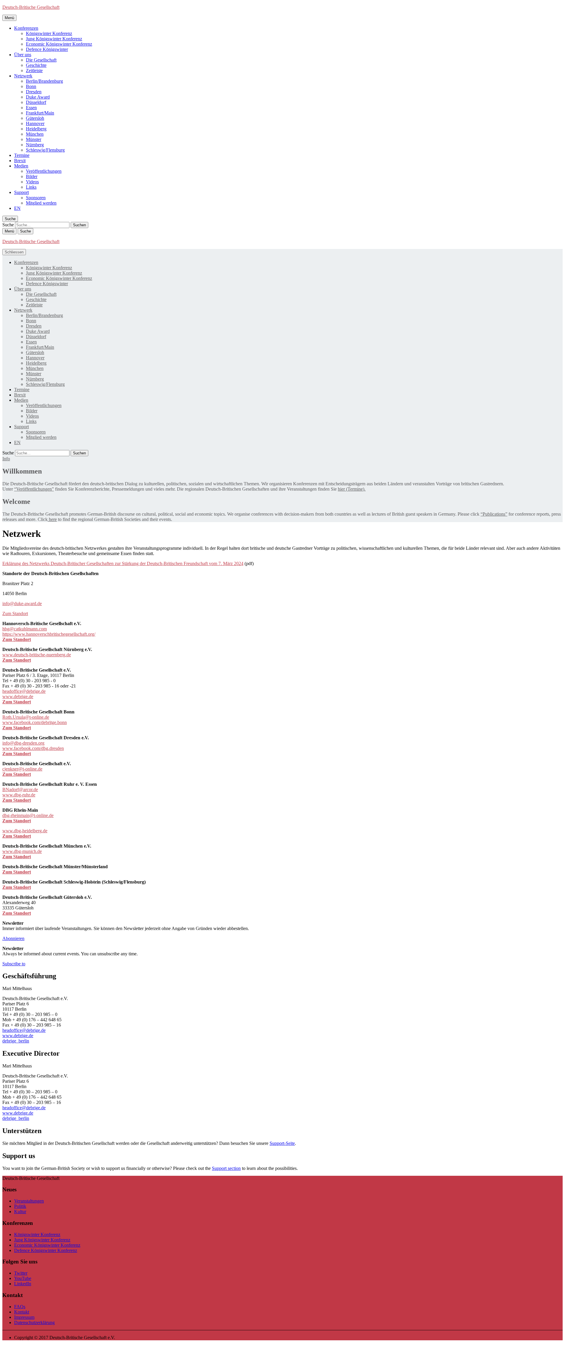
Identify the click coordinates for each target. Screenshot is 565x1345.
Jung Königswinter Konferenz (54, 38)
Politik (20, 1206)
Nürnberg (35, 144)
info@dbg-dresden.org (23, 742)
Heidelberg (36, 128)
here (52, 519)
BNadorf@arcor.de (20, 789)
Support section (226, 1168)
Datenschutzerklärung (34, 1322)
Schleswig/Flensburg (45, 149)
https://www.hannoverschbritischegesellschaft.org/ (48, 634)
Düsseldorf (36, 102)
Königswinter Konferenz (49, 33)
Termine (21, 155)
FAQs (19, 1306)
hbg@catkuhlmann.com (24, 628)
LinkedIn (22, 1283)
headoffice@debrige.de (24, 691)
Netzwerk (23, 75)
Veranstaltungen (29, 1200)
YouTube (22, 1278)
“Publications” (494, 514)
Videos (32, 181)
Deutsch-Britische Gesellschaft (30, 7)
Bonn (31, 86)
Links (31, 187)
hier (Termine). (351, 488)
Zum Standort (15, 613)
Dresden (33, 91)
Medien (21, 165)
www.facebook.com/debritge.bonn (34, 722)
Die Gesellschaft (41, 59)
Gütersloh (35, 118)
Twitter (20, 1273)
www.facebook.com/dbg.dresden (33, 748)
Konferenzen (26, 28)
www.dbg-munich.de (22, 851)
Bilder (31, 176)
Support (21, 192)
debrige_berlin (15, 1040)
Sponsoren (36, 197)
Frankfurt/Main (40, 112)
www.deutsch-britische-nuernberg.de (36, 654)
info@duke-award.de (22, 603)
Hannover (35, 123)
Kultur (20, 1211)
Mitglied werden (41, 202)
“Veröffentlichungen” (34, 488)
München (35, 134)
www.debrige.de (17, 696)
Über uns (22, 54)
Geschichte (36, 65)
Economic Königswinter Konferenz (59, 44)
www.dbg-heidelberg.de (24, 830)
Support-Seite (282, 1143)
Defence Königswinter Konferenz (45, 1250)
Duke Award (38, 96)
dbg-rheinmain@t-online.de (28, 815)
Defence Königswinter (47, 49)
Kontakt (21, 1311)
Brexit (20, 160)
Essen (31, 107)
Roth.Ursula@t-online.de (25, 717)
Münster (33, 139)
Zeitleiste (34, 70)
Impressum (24, 1317)
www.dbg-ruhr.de (18, 794)
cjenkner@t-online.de (22, 768)
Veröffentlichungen (44, 171)
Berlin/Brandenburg (44, 81)
